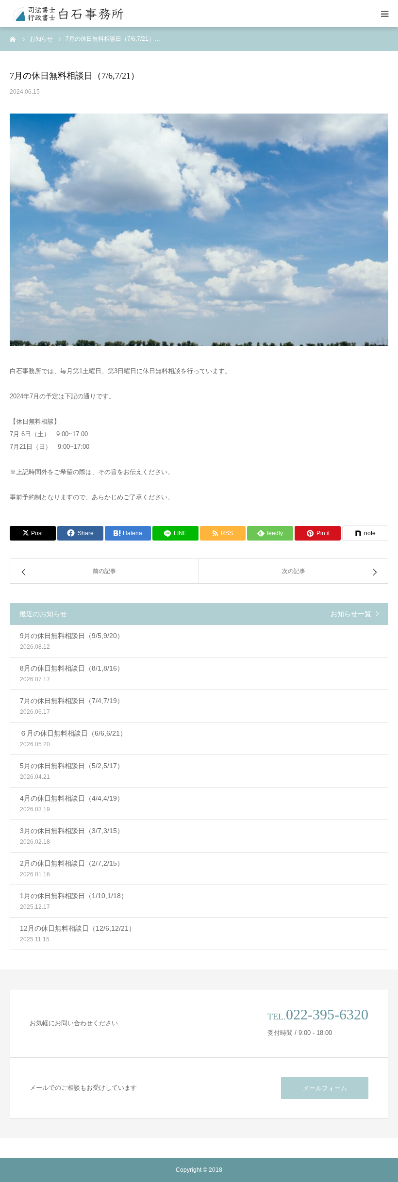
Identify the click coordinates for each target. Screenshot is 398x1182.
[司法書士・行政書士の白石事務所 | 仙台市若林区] (68, 13)
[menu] (384, 13)
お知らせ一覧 (351, 614)
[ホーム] (13, 38)
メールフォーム (325, 1088)
